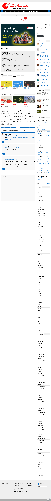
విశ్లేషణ (39, 269)
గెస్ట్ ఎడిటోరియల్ (41, 192)
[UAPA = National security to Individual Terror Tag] (39, 93)
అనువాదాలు (40, 302)
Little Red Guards (44, 85)
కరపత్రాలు (40, 308)
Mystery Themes (12, 500)
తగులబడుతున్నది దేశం (42, 149)
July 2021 (40, 464)
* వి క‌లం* (40, 274)
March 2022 (40, 447)
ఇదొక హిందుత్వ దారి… (31, 127)
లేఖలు (39, 328)
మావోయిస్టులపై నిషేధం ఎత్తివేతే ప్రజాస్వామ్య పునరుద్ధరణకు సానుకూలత (45, 61)
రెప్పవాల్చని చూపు (45, 79)
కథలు (39, 203)
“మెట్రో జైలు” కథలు (41, 213)
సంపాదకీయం (12, 11)
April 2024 (40, 397)
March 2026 (40, 347)
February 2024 (41, 402)
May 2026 (40, 343)
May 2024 (40, 395)
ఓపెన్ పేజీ (40, 246)
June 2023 (40, 419)
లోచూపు (39, 194)
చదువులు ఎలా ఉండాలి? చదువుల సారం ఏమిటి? (44, 66)
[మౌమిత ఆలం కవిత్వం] (18, 84)
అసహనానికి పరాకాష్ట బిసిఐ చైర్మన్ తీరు (45, 100)
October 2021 (41, 458)
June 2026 (40, 341)
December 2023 (41, 406)
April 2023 (40, 423)
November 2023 (41, 408)
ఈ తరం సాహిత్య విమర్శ (42, 239)
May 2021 (40, 468)
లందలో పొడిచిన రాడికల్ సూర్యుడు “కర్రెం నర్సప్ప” (44, 152)
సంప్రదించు (38, 11)
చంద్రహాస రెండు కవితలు (5, 106)
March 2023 (40, 425)
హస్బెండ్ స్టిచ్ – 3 (41, 224)
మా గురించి (6, 11)
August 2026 (41, 337)
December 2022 (41, 432)
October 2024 (41, 384)
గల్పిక (39, 218)
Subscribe (40, 36)
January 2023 (41, 430)
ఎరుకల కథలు (40, 226)
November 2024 (41, 382)
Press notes (40, 220)
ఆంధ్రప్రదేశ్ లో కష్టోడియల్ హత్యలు (42, 178)
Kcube (39, 124)
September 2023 (41, 412)
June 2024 (40, 393)
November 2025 (41, 356)
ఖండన (39, 317)
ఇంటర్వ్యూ (39, 190)
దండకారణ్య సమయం (41, 211)
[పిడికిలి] (18, 99)
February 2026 (41, 350)
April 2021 (40, 471)
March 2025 (40, 373)
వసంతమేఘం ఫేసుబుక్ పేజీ (30, 485)
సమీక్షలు (39, 293)
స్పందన (39, 319)
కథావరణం (40, 254)
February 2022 (41, 449)
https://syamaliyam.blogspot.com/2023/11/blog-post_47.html (20, 138)
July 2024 (40, 391)
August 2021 (41, 462)
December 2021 (41, 453)
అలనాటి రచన (40, 233)
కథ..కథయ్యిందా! (41, 250)
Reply (3, 142)
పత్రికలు (24, 11)
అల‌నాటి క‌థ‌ (40, 196)
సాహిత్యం (18, 11)
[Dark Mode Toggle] (48, 498)
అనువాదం (40, 291)
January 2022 (41, 451)
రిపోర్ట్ (39, 282)
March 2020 (40, 475)
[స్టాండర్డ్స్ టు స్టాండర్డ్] (39, 111)
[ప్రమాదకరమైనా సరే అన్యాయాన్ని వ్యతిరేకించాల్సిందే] (29, 84)
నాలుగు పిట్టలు (43, 82)
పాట (39, 321)
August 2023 (41, 414)
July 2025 (40, 365)
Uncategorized (41, 237)
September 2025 (41, 360)
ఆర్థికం (39, 324)
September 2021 (41, 460)
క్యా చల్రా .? (40, 228)
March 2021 (40, 473)
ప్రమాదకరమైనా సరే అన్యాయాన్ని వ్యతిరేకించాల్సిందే (28, 88)
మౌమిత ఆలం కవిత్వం (15, 87)
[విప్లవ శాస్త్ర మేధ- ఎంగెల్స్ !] (39, 106)
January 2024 (41, 404)
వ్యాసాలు (39, 272)
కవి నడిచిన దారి (41, 267)
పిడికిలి (14, 106)
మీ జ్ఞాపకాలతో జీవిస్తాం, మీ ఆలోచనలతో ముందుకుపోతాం (43, 168)
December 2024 (41, 380)
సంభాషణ (39, 326)
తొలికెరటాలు (40, 311)
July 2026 (40, 339)
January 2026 (41, 352)
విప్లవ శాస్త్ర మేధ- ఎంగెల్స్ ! (45, 105)
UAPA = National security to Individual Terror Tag (45, 93)
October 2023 (41, 410)
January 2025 (41, 378)
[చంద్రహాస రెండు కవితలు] (6, 99)
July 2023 (40, 417)
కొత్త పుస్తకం (40, 248)
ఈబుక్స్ (39, 315)
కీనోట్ (39, 244)
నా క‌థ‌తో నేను (40, 265)
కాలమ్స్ (39, 313)
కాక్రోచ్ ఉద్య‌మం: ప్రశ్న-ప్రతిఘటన (44, 122)
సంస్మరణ (39, 231)
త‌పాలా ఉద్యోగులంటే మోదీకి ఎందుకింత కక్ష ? (44, 56)
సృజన (39, 289)
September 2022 (41, 438)
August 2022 (41, 440)
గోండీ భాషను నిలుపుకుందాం (42, 125)
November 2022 (41, 434)
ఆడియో (39, 330)
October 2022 (41, 436)
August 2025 (41, 363)
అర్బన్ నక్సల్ (47, 143)
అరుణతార (40, 278)
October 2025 (41, 358)
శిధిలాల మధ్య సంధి (27, 106)
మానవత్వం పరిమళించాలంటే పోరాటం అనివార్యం (8, 127)
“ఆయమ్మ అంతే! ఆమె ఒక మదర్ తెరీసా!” (44, 76)
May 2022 (40, 443)
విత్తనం (46, 145)
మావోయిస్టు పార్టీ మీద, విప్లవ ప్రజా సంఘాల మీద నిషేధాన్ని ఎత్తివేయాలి (44, 71)
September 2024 (41, 386)
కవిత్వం (25, 18)
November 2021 (41, 456)
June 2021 (40, 466)
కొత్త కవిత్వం (40, 235)
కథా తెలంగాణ (40, 259)
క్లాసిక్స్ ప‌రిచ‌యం (41, 276)
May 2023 (40, 421)
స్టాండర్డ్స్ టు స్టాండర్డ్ (44, 110)
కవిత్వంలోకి (40, 263)
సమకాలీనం (40, 252)
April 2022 (40, 445)
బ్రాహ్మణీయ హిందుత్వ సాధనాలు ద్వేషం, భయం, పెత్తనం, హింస (45, 51)
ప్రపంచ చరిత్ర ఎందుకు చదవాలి (43, 128)
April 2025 (40, 371)
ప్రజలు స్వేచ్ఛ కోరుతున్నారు (4, 87)
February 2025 (41, 376)
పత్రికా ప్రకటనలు (31, 11)
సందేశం (39, 300)
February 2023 (41, 427)
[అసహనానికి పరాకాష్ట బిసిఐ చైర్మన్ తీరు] (39, 100)
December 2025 (41, 354)
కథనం (39, 287)
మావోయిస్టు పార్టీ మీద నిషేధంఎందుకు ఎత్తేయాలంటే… (44, 45)
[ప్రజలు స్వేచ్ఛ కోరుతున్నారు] (6, 84)
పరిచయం (39, 205)
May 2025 (40, 369)
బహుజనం (40, 280)
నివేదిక (39, 298)
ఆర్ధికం (39, 222)
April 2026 (40, 345)
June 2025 (40, 367)
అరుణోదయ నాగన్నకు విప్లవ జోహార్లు (44, 173)
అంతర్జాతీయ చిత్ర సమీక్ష (42, 215)
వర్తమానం (39, 295)
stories (39, 306)
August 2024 (41, 389)
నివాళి (39, 304)
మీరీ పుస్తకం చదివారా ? (42, 209)
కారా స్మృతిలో (40, 207)
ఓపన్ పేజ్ (39, 198)
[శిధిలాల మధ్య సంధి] (29, 99)
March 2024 (40, 399)
